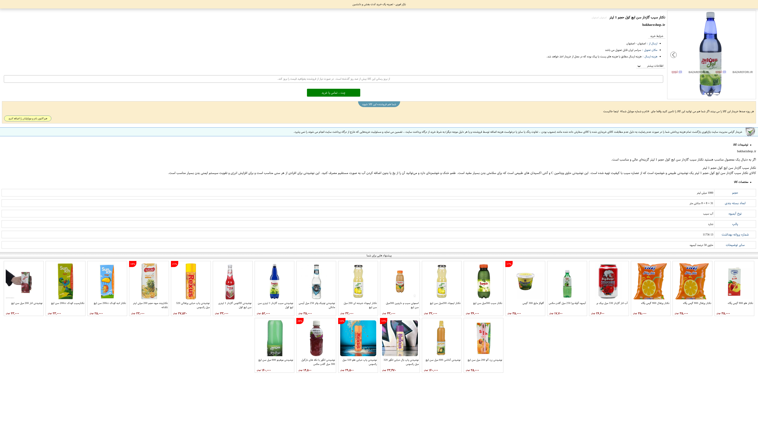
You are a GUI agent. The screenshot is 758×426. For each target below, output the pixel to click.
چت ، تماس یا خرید (333, 92)
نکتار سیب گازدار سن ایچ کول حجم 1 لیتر (677, 159)
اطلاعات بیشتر (650, 66)
